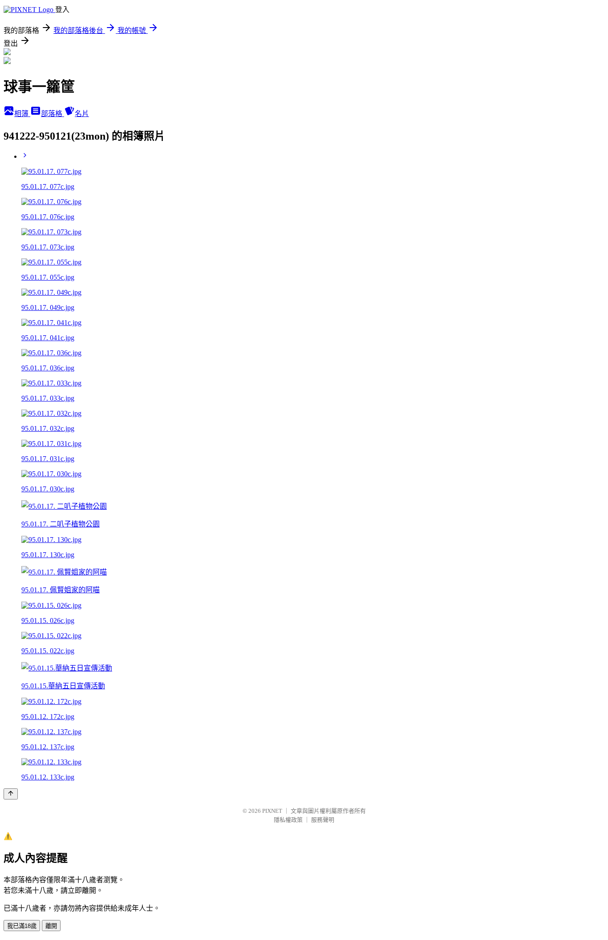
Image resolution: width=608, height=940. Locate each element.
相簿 (22, 113)
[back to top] (11, 793)
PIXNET (272, 810)
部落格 (52, 113)
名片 (82, 113)
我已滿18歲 (21, 926)
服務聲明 (322, 819)
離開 (51, 926)
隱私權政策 (288, 819)
